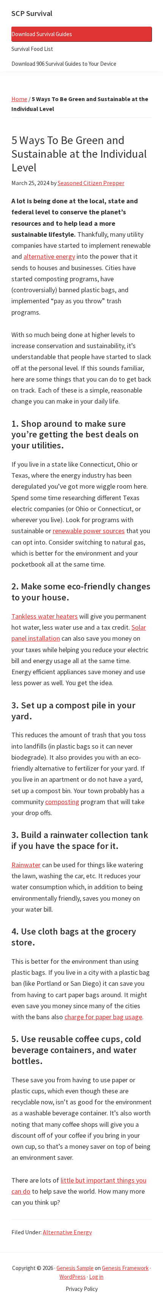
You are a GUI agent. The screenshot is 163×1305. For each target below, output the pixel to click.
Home (19, 99)
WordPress (73, 1276)
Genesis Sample (75, 1268)
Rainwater (26, 864)
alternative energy (49, 256)
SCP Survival (31, 13)
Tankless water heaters (44, 616)
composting (62, 801)
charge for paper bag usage (103, 1016)
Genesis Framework (125, 1268)
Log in (96, 1276)
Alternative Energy (67, 1232)
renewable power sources (89, 530)
